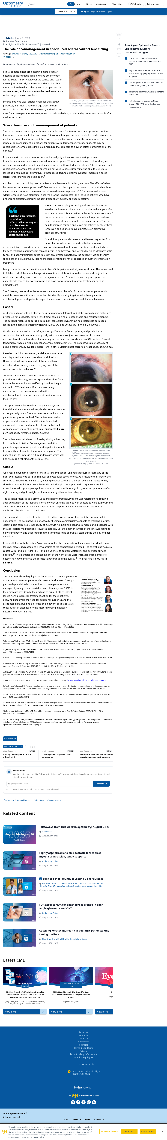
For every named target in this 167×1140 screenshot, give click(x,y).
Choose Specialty (64, 11)
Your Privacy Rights (83, 1057)
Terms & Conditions (83, 1047)
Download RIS (10, 738)
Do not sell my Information (83, 1054)
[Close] (163, 1131)
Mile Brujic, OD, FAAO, (78, 883)
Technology (9, 800)
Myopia (109, 12)
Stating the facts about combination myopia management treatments (96, 755)
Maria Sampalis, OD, (65, 886)
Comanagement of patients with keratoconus (56, 755)
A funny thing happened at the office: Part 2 (17, 755)
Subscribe (100, 783)
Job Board (83, 1044)
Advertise (83, 1032)
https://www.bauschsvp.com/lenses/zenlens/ (86, 680)
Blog (114, 4)
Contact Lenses (23, 800)
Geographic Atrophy (97, 12)
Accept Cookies (147, 1131)
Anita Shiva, (80, 886)
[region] (83, 1131)
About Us (83, 1035)
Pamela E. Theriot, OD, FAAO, (54, 883)
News (79, 4)
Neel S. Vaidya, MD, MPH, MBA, (55, 939)
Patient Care (39, 800)
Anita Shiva (47, 831)
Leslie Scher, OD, (96, 883)
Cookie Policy (38, 1137)
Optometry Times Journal (15, 41)
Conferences (101, 4)
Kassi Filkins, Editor (78, 939)
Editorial (83, 1038)
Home (65, 1119)
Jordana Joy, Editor (50, 861)
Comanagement (54, 800)
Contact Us (83, 1041)
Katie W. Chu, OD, (48, 886)
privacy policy (56, 789)
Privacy (83, 1051)
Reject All (129, 1131)
